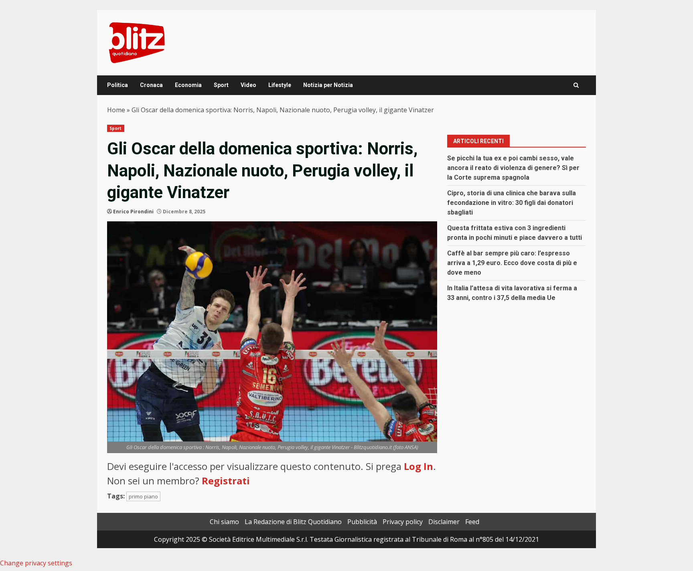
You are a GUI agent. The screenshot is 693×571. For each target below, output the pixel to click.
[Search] (576, 85)
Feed (472, 521)
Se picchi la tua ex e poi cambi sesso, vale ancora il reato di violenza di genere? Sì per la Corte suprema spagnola (513, 167)
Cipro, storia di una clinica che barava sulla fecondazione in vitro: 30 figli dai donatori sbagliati (511, 202)
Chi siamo (224, 521)
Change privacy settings (36, 563)
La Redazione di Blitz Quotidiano (293, 521)
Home (116, 109)
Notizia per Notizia (328, 85)
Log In (418, 466)
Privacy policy (403, 521)
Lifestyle (279, 85)
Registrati (226, 480)
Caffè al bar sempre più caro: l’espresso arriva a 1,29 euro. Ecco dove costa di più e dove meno (512, 262)
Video (248, 85)
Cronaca (151, 85)
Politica (117, 85)
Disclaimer (444, 521)
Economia (188, 85)
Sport (221, 85)
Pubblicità (362, 521)
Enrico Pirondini (133, 211)
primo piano (143, 496)
